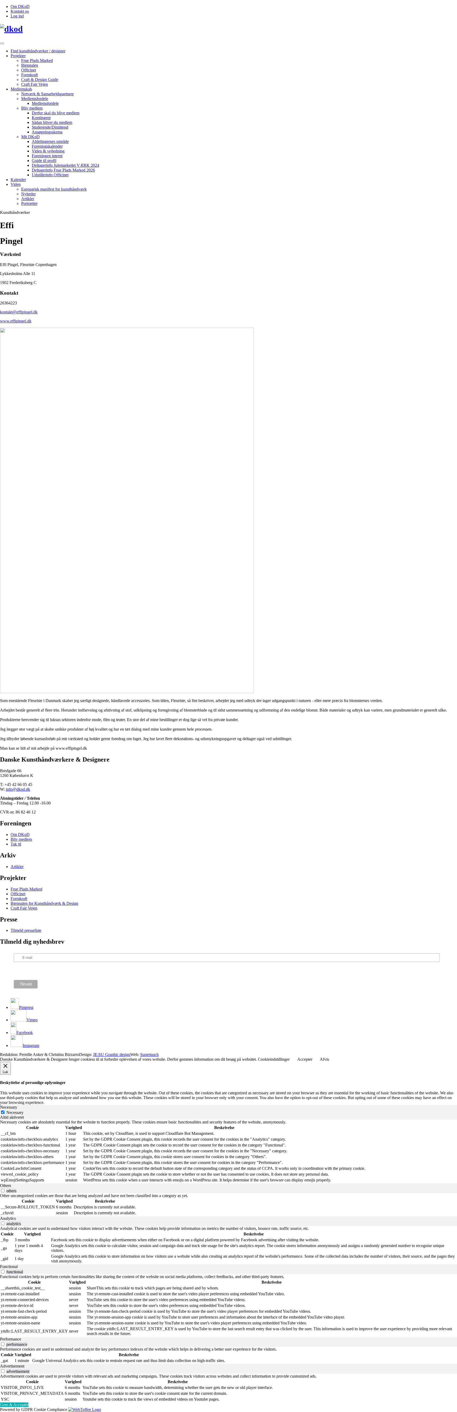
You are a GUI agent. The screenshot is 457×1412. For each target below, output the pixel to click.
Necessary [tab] (8, 1107)
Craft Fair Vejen (34, 84)
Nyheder (28, 194)
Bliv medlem (32, 108)
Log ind (17, 16)
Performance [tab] (10, 1339)
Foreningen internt (47, 156)
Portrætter (29, 203)
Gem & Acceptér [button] (14, 1404)
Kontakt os (20, 11)
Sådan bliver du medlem (52, 122)
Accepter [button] (304, 1059)
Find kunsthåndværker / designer (38, 51)
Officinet (28, 70)
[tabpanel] (228, 1151)
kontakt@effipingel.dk (19, 312)
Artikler (27, 198)
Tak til (16, 844)
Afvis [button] (324, 1059)
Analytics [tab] (8, 1218)
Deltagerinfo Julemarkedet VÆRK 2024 (65, 165)
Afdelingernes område (50, 141)
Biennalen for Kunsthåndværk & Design (44, 903)
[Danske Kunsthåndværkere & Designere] (228, 29)
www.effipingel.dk (15, 321)
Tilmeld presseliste (26, 930)
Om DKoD (20, 6)
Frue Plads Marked (37, 60)
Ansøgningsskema (47, 132)
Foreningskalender (47, 146)
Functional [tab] (9, 1266)
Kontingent (41, 117)
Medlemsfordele (34, 98)
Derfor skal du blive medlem (55, 113)
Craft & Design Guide (39, 79)
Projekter (18, 55)
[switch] (2, 1190)
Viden (16, 184)
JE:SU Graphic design (111, 1054)
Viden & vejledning (48, 151)
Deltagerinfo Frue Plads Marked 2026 (63, 170)
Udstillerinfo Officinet (50, 175)
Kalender (18, 179)
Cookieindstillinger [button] (274, 1059)
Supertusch (149, 1054)
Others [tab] (5, 1185)
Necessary (15, 1112)
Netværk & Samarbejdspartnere (47, 94)
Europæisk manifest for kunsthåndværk (54, 189)
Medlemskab (21, 89)
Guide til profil (44, 160)
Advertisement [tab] (12, 1366)
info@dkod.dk (18, 789)
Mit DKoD (30, 136)
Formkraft (29, 75)
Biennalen (29, 65)
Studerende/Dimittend (50, 127)
